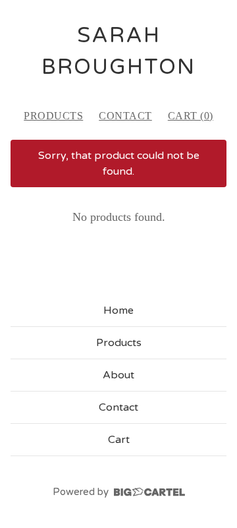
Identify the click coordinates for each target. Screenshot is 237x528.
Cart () (190, 115)
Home (118, 310)
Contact (125, 115)
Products (53, 115)
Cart (119, 439)
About (118, 375)
